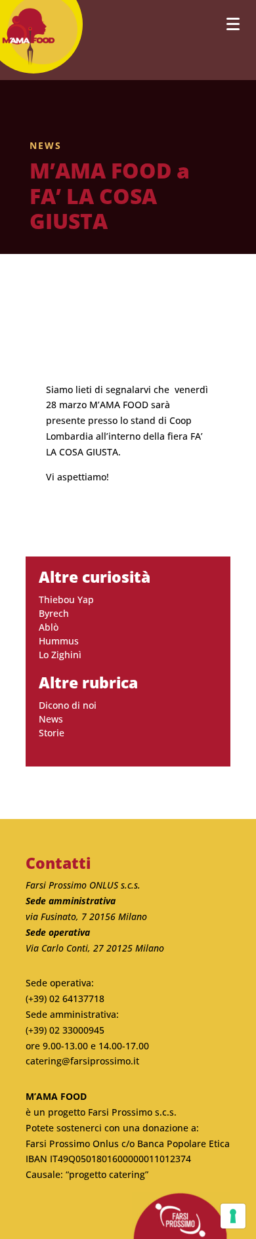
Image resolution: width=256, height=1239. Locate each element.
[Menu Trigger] (233, 23)
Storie (51, 732)
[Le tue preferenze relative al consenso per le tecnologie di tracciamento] (233, 1216)
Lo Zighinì (60, 654)
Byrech (54, 613)
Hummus (59, 641)
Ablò (48, 627)
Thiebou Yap (66, 599)
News (46, 145)
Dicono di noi (67, 705)
